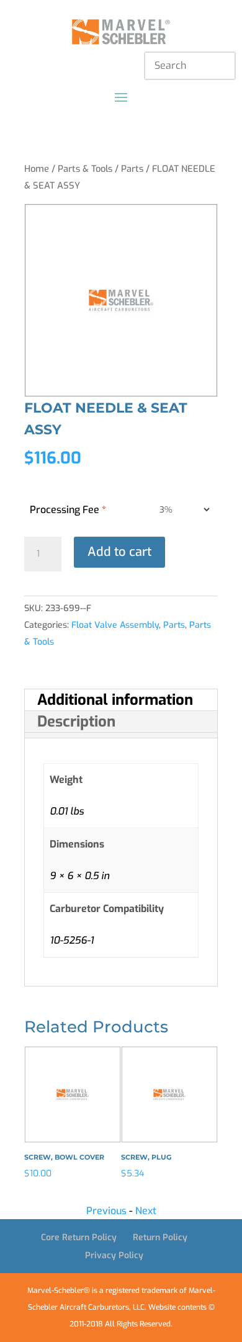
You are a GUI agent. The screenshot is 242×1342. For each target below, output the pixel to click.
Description (76, 721)
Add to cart (119, 552)
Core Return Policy (79, 1237)
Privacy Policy (114, 1255)
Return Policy (160, 1237)
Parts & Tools (85, 169)
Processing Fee (68, 509)
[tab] (121, 700)
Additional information (115, 700)
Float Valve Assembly (115, 625)
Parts (132, 169)
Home (36, 169)
